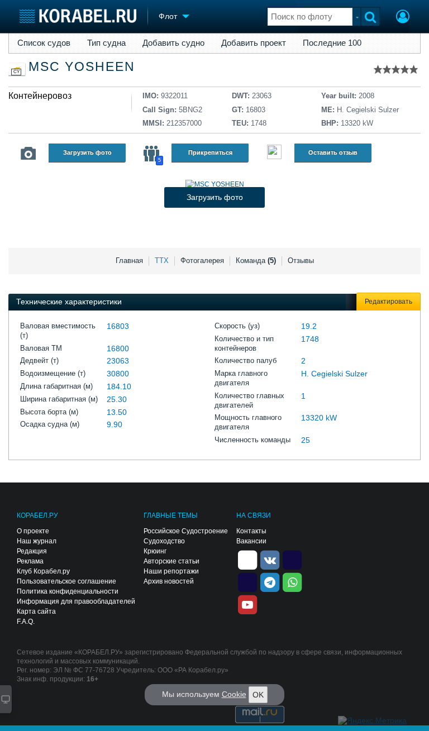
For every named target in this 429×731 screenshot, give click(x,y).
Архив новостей (169, 581)
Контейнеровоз (40, 96)
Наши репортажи (171, 571)
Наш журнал (36, 541)
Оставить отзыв (333, 152)
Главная (129, 260)
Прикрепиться (210, 152)
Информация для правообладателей (76, 601)
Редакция (32, 551)
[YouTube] (247, 604)
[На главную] (78, 16)
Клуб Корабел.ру (43, 571)
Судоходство (164, 541)
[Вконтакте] (270, 559)
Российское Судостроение (186, 531)
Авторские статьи (171, 561)
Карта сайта (36, 611)
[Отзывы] (274, 153)
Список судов (43, 43)
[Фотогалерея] (28, 153)
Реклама (30, 561)
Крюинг (155, 551)
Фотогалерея (202, 260)
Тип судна (106, 43)
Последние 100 (332, 43)
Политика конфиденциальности (67, 591)
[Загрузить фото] (214, 184)
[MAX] (247, 581)
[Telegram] (270, 581)
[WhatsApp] (292, 581)
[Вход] (402, 18)
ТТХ (162, 260)
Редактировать (388, 301)
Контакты (251, 531)
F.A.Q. (26, 621)
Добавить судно (173, 43)
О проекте (33, 531)
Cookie (234, 694)
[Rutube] (292, 559)
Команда (256, 260)
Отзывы (301, 260)
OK (258, 694)
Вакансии (251, 541)
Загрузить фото (87, 152)
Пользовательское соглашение (66, 581)
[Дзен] (247, 559)
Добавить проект (253, 43)
